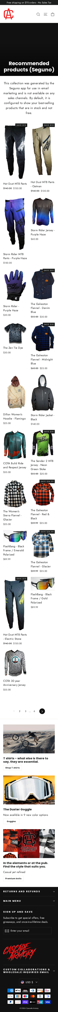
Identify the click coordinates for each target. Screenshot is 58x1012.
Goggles (11, 821)
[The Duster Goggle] (29, 790)
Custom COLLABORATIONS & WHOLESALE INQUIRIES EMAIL (26, 971)
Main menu (12, 901)
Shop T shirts (12, 767)
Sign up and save (18, 911)
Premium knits (13, 878)
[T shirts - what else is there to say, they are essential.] (29, 738)
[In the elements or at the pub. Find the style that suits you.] (29, 843)
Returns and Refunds (21, 891)
